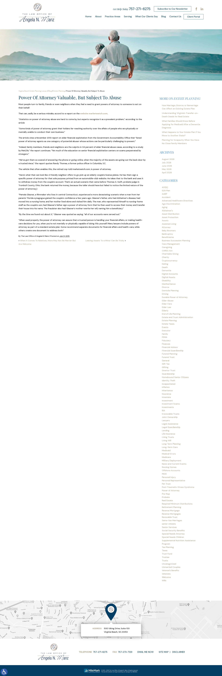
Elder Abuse (167, 300)
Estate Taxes (168, 323)
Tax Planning (168, 547)
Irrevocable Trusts (170, 414)
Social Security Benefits (173, 530)
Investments (168, 407)
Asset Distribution (170, 214)
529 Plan (166, 190)
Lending (165, 430)
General (165, 360)
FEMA (164, 337)
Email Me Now (145, 651)
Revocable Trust (169, 517)
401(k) (165, 187)
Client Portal (193, 16)
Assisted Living (169, 224)
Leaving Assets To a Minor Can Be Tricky (105, 240)
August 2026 (168, 159)
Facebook (196, 9)
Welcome (166, 577)
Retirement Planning (171, 507)
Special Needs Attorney (173, 533)
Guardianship (168, 373)
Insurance (166, 394)
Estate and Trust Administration (177, 317)
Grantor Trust (168, 370)
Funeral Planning (169, 353)
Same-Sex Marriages (172, 520)
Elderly (165, 310)
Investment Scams (171, 403)
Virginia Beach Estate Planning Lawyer (32, 91)
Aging (164, 207)
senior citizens (169, 523)
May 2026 (166, 169)
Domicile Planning (170, 290)
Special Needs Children (173, 537)
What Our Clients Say (146, 16)
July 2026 (166, 162)
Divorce (165, 287)
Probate (166, 497)
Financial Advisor (170, 347)
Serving (128, 16)
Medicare (166, 457)
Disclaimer (178, 651)
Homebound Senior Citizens (175, 377)
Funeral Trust (168, 357)
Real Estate (167, 500)
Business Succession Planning (176, 240)
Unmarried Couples (171, 567)
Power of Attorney (171, 490)
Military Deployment (171, 460)
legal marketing (119, 671)
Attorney (166, 227)
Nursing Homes (169, 467)
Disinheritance (169, 284)
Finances (166, 344)
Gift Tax (166, 364)
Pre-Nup (166, 493)
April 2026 (167, 172)
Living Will (166, 440)
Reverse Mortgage (171, 510)
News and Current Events (174, 464)
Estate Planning (59, 91)
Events (165, 327)
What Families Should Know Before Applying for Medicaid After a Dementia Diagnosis (181, 124)
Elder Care (167, 303)
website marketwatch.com (94, 113)
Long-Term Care (170, 447)
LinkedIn (202, 9)
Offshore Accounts (171, 470)
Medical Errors (169, 453)
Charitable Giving (170, 253)
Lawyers (166, 420)
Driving (165, 294)
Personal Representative (173, 480)
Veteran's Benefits (170, 570)
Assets (165, 220)
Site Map (163, 651)
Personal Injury (169, 477)
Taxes (164, 550)
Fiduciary (166, 340)
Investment (167, 400)
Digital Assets (168, 277)
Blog (163, 16)
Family (165, 334)
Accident (166, 197)
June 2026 (167, 166)
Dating (165, 264)
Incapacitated (168, 384)
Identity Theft (168, 380)
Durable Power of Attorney (175, 297)
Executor (166, 330)
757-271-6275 (139, 9)
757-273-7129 (125, 651)
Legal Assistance (170, 423)
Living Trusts (168, 437)
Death (165, 267)
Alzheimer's (167, 210)
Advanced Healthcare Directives (177, 200)
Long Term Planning (171, 443)
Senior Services (169, 527)
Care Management (171, 244)
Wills (164, 580)
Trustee (165, 557)
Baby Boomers (169, 230)
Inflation (166, 387)
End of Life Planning (171, 314)
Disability (166, 280)
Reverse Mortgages (171, 513)
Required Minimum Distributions (177, 503)
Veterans (166, 573)
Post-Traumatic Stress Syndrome (178, 487)
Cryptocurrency (169, 260)
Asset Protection (170, 217)
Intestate (166, 397)
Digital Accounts (170, 274)
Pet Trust (166, 483)
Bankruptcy (167, 234)
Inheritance (167, 390)
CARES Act (167, 250)
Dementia (166, 270)
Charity (165, 257)
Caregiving (167, 247)
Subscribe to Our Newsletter (172, 8)
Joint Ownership (170, 417)
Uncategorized (169, 563)
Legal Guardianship (171, 427)
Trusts (165, 560)
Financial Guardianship (172, 350)
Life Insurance (168, 433)
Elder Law (166, 307)
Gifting (165, 367)
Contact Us (175, 16)
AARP (164, 194)
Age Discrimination (171, 203)
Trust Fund (167, 553)
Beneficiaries (168, 237)
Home (88, 16)
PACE (164, 473)
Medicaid (166, 450)
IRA (163, 410)
